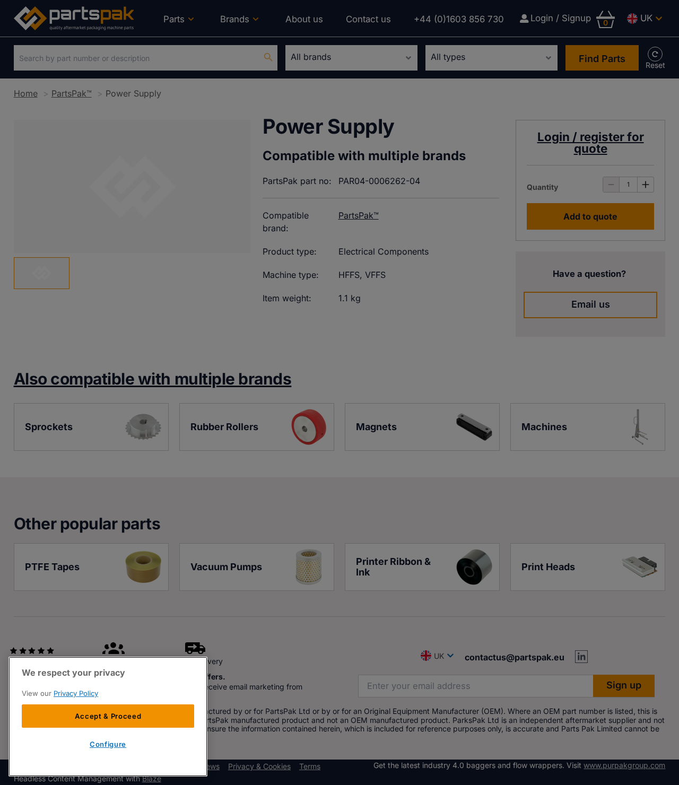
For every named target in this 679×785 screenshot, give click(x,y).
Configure (108, 744)
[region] (107, 717)
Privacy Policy (76, 693)
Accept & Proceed (108, 716)
